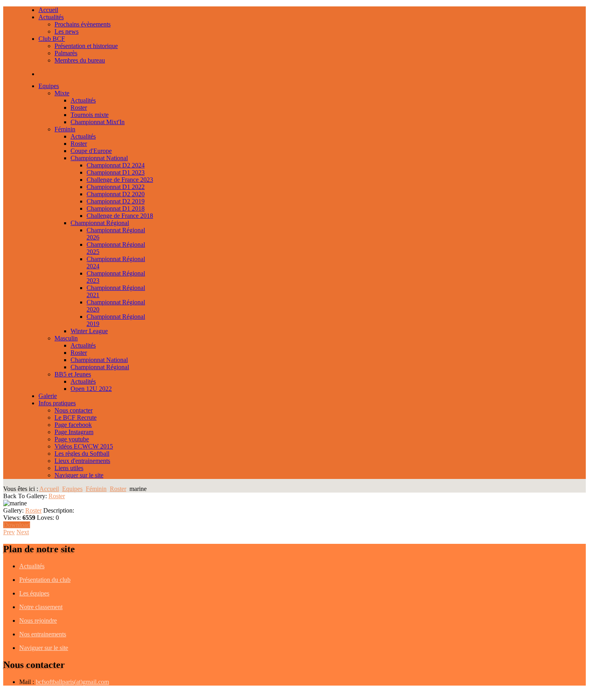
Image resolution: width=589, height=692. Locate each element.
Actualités (31, 566)
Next (22, 532)
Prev (9, 532)
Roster (118, 488)
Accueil (49, 488)
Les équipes (34, 593)
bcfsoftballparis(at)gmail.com (72, 681)
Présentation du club (45, 579)
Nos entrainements (42, 634)
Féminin (96, 488)
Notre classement (41, 606)
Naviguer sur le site (43, 647)
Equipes (72, 488)
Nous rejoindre (38, 620)
